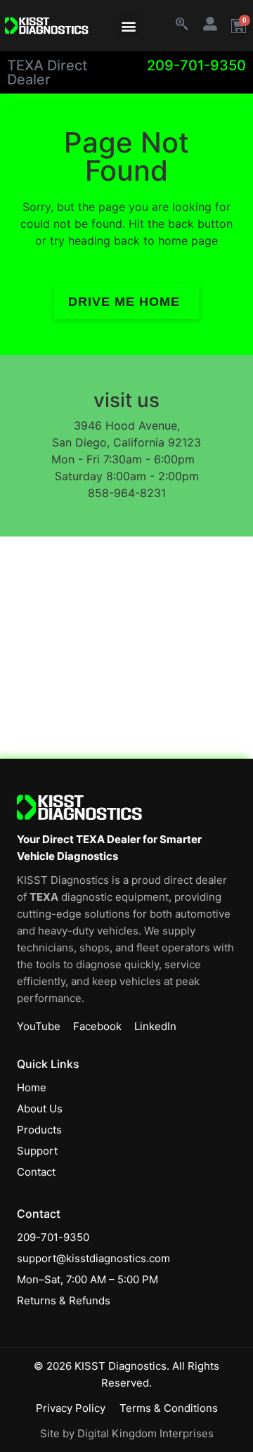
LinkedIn (155, 1026)
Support (37, 1150)
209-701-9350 (196, 65)
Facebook (97, 1026)
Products (39, 1129)
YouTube (38, 1026)
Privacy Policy (70, 1408)
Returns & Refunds (63, 1300)
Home (31, 1087)
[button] (129, 25)
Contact (36, 1171)
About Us (40, 1108)
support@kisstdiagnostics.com (93, 1258)
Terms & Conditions (168, 1408)
